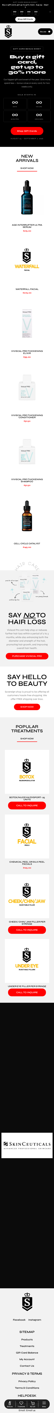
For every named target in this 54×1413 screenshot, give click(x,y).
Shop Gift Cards (25, 19)
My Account (27, 1359)
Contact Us (27, 1365)
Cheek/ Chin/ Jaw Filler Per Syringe (27, 923)
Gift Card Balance (27, 1352)
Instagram (34, 1319)
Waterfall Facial (27, 289)
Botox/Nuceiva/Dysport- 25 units (27, 798)
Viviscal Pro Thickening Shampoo (27, 480)
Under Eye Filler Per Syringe (27, 986)
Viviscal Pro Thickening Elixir (27, 352)
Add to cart (27, 217)
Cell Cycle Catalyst (27, 543)
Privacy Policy (27, 1381)
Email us (30, 1410)
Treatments (27, 1346)
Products (27, 1339)
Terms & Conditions (27, 1387)
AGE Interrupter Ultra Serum (27, 226)
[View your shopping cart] (32, 1403)
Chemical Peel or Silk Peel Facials (27, 863)
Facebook (19, 1319)
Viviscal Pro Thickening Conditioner (27, 416)
